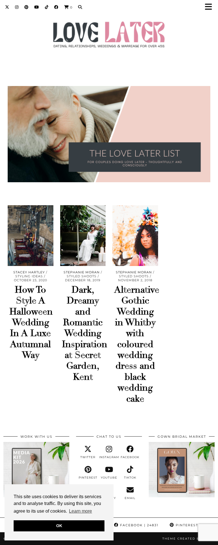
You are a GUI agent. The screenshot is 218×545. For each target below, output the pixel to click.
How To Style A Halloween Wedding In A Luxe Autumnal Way (31, 322)
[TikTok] (47, 7)
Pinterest (193, 525)
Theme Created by (188, 538)
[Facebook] (56, 7)
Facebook (138, 525)
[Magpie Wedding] (109, 36)
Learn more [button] (80, 511)
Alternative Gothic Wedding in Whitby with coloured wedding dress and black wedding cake (136, 344)
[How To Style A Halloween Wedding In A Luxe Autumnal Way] (30, 235)
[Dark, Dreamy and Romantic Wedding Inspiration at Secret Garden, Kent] (83, 235)
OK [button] (59, 525)
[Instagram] (17, 7)
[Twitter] (7, 7)
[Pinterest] (26, 7)
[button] (210, 7)
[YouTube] (36, 7)
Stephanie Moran (82, 272)
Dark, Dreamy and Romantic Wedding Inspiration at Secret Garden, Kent (84, 333)
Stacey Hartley (29, 272)
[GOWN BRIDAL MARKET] (182, 496)
